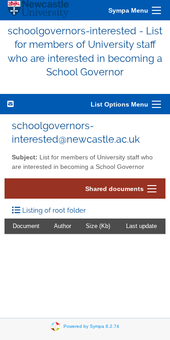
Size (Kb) (98, 226)
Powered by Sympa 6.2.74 (91, 325)
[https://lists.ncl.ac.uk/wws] (38, 10)
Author (62, 226)
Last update (141, 226)
